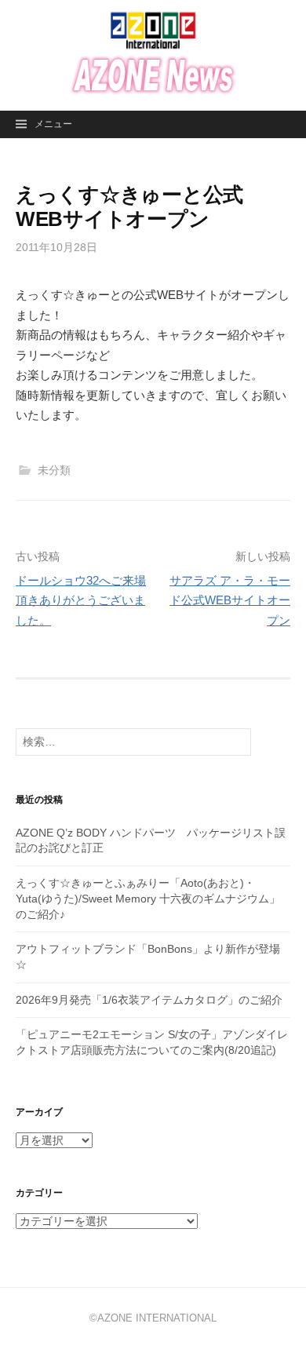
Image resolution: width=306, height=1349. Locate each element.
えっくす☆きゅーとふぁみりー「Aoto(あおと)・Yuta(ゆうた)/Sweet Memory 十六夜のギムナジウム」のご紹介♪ (148, 898)
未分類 (54, 470)
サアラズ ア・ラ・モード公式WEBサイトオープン (229, 600)
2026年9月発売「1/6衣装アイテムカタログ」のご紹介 (149, 1000)
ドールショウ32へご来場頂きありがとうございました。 (81, 600)
